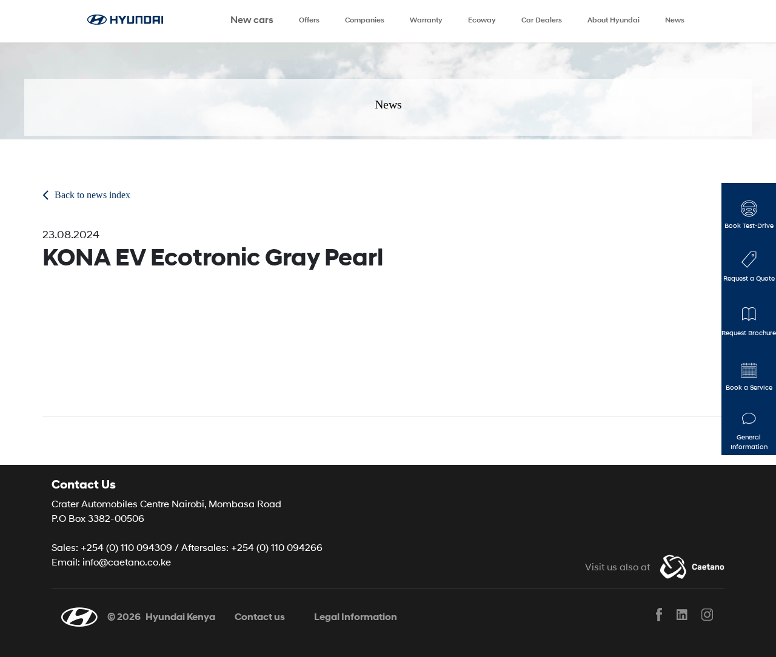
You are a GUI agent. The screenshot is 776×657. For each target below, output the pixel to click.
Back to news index (92, 195)
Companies (364, 19)
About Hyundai (613, 19)
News (674, 19)
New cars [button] (251, 19)
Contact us (260, 616)
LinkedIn (682, 614)
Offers (309, 19)
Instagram (706, 614)
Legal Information (355, 616)
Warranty (426, 19)
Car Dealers (541, 19)
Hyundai (132, 21)
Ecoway (482, 19)
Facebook (659, 614)
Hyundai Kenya (180, 616)
